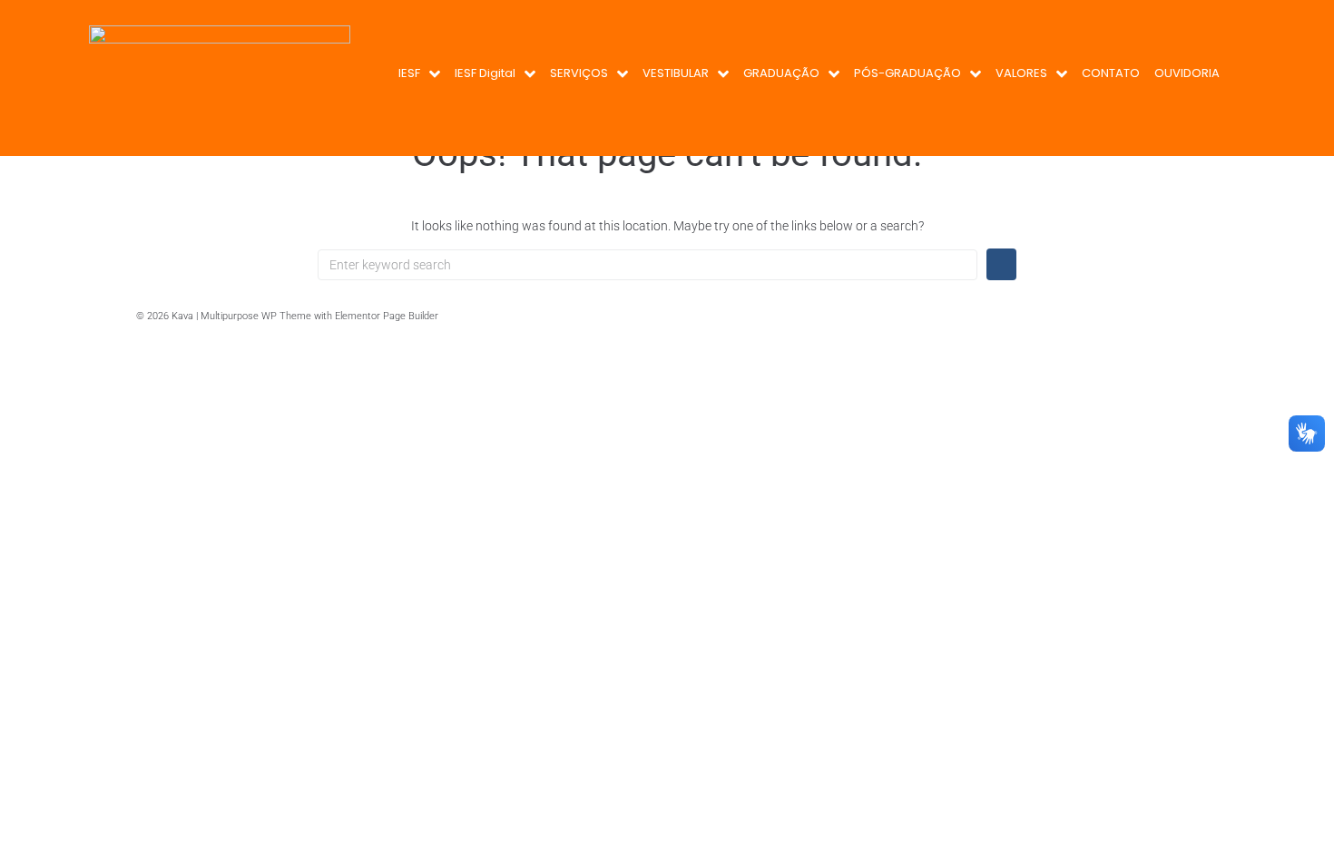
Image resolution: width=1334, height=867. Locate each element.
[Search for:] (647, 264)
